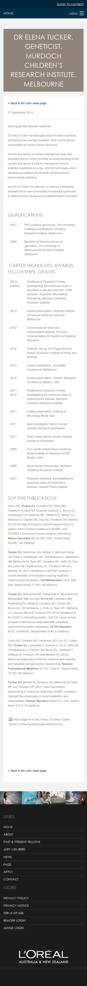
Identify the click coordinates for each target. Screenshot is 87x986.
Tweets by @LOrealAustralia (17, 934)
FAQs (7, 864)
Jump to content (70, 4)
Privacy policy (16, 898)
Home (8, 13)
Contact (11, 879)
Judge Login (13, 928)
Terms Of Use (13, 913)
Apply (8, 872)
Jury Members (14, 849)
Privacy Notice (16, 906)
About (8, 834)
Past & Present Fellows (21, 842)
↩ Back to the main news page (27, 103)
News (7, 857)
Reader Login (14, 920)
